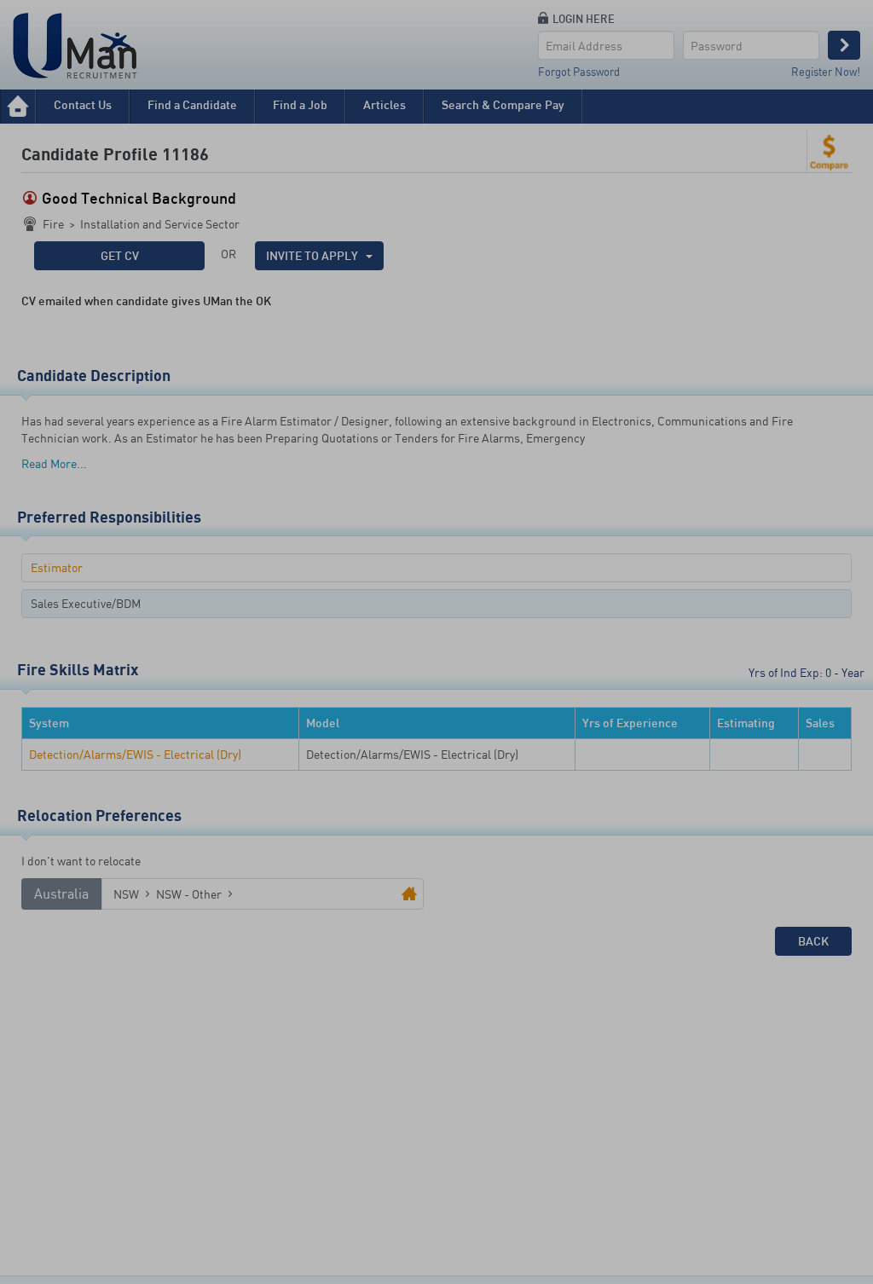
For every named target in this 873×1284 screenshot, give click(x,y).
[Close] (579, 41)
